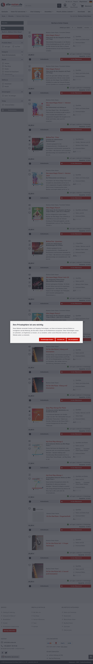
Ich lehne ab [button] (60, 339)
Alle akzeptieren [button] (73, 339)
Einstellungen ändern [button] (47, 339)
